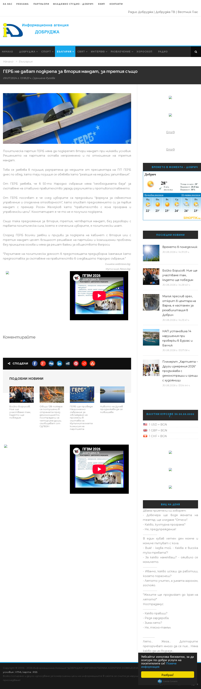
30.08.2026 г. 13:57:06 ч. (176, 350)
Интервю (98, 51)
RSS (35, 672)
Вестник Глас (188, 12)
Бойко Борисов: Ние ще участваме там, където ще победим (20, 412)
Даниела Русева (44, 78)
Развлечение (121, 51)
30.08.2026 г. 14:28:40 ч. (176, 284)
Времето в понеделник (179, 247)
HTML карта (23, 672)
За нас (7, 4)
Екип (101, 4)
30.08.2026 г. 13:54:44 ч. (176, 385)
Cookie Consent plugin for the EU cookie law (167, 681)
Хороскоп (144, 51)
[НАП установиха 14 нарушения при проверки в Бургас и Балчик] (151, 337)
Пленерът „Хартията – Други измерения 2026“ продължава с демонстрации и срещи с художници (180, 371)
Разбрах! (168, 674)
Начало (7, 51)
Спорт (46, 51)
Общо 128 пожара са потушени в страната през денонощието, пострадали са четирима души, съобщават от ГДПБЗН (51, 416)
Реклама (22, 4)
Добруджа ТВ (165, 12)
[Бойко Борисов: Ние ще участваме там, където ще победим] (21, 394)
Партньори (41, 4)
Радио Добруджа (140, 12)
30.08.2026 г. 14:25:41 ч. (175, 319)
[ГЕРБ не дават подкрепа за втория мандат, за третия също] (67, 118)
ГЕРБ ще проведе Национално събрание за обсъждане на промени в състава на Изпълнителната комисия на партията (81, 417)
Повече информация (158, 665)
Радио (163, 51)
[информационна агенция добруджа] (36, 29)
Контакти (116, 4)
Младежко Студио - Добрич (73, 4)
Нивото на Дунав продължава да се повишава (111, 409)
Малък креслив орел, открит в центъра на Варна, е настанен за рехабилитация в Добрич (179, 305)
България (64, 51)
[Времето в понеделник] (151, 253)
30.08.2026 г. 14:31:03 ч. (175, 251)
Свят (81, 51)
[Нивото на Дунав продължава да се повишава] (112, 394)
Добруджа (27, 51)
